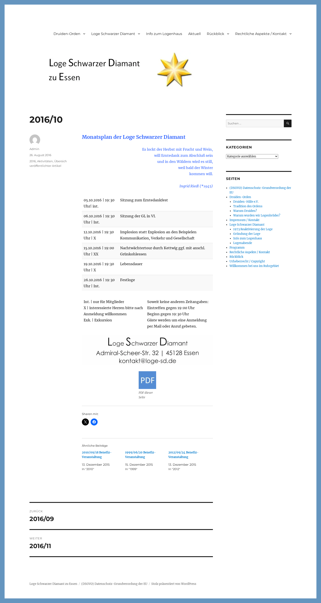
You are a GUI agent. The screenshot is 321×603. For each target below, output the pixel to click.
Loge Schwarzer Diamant (113, 34)
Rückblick (215, 34)
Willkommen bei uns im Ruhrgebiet (254, 266)
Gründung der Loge (246, 234)
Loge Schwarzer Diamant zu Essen (53, 584)
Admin (34, 149)
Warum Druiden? (245, 211)
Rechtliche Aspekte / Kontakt (261, 34)
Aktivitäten (45, 161)
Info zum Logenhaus (164, 34)
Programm (237, 247)
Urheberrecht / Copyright (247, 261)
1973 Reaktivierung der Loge (253, 229)
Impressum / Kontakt (244, 220)
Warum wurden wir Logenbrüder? (256, 215)
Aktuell (194, 34)
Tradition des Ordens (247, 206)
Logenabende (242, 243)
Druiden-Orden (67, 34)
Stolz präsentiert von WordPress (173, 584)
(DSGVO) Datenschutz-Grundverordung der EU (114, 584)
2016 (32, 161)
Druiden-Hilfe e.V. (246, 202)
